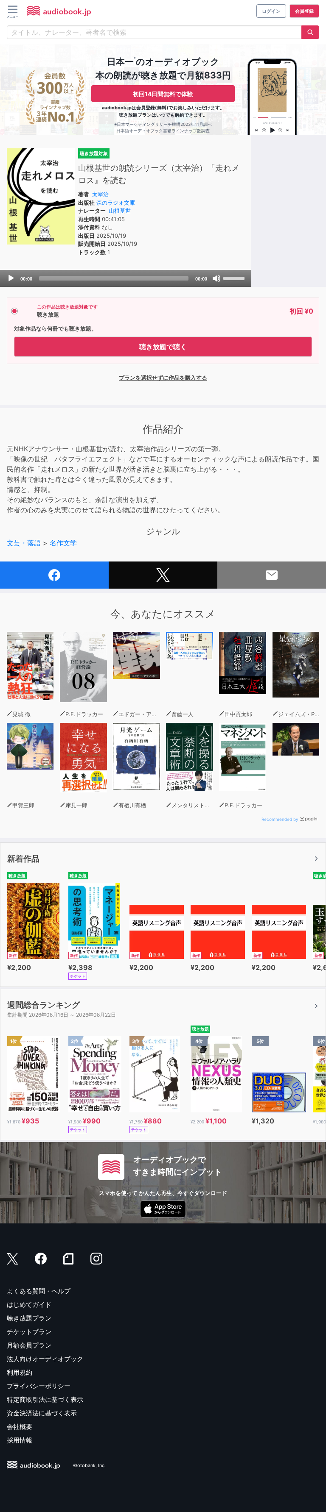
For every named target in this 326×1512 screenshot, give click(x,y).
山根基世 (120, 210)
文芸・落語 (24, 543)
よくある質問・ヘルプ (38, 1291)
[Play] (11, 278)
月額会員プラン (29, 1345)
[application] (125, 278)
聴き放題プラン (29, 1318)
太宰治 (100, 194)
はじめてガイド (29, 1305)
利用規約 (19, 1372)
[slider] (235, 277)
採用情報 (19, 1440)
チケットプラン (29, 1332)
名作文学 (63, 543)
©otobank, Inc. (89, 1465)
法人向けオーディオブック (45, 1359)
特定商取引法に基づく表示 (45, 1399)
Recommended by (279, 819)
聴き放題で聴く (163, 346)
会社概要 (19, 1427)
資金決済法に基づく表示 (42, 1413)
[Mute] (216, 278)
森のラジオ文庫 (115, 202)
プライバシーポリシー (38, 1386)
